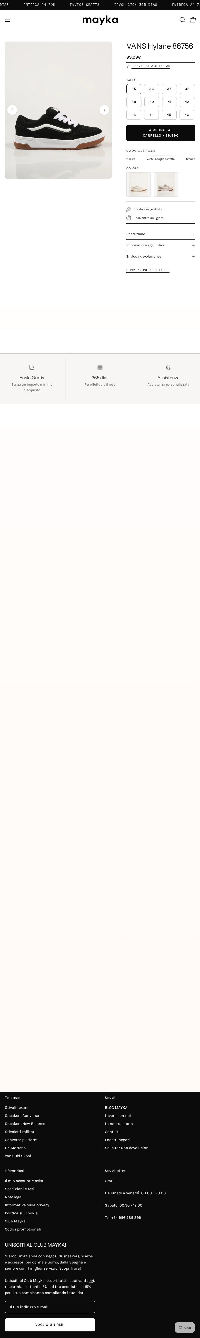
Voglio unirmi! (50, 1325)
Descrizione (135, 234)
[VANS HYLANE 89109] (138, 184)
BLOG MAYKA (116, 1107)
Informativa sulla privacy (27, 1205)
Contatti (112, 1131)
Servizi (110, 1098)
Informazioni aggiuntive (145, 245)
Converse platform (21, 1139)
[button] (182, 19)
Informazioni (14, 1171)
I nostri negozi (117, 1139)
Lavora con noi (118, 1115)
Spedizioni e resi (19, 1189)
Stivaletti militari (20, 1131)
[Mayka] (100, 20)
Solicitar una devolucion (127, 1147)
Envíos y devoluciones (143, 256)
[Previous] (12, 110)
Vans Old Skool (18, 1156)
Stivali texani (17, 1107)
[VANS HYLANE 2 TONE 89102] (166, 184)
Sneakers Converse (22, 1115)
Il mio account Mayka (24, 1180)
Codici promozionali (23, 1229)
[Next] (104, 110)
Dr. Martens (15, 1147)
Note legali (14, 1197)
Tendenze (12, 1098)
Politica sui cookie (21, 1213)
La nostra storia (119, 1123)
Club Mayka (15, 1221)
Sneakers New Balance (25, 1123)
